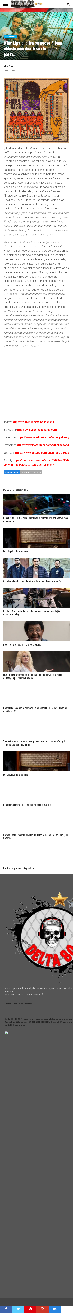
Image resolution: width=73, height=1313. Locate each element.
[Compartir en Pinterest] (30, 1309)
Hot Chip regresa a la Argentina (18, 868)
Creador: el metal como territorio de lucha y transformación (32, 581)
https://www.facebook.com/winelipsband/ (43, 437)
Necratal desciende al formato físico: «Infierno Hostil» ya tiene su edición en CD (35, 709)
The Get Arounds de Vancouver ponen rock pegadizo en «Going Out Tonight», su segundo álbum (35, 743)
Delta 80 (8, 66)
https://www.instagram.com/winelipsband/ (43, 445)
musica (37, 472)
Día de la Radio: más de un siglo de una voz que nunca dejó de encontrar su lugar (32, 613)
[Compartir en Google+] (42, 1309)
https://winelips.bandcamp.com (37, 429)
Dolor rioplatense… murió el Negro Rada (22, 644)
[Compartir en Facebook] (6, 1309)
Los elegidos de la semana (15, 551)
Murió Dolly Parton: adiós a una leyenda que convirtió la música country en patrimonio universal (33, 676)
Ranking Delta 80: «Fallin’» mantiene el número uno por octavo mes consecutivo (35, 519)
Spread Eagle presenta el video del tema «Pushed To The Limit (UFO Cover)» (35, 836)
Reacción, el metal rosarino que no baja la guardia (27, 804)
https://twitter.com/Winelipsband (33, 422)
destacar (26, 472)
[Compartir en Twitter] (18, 1309)
